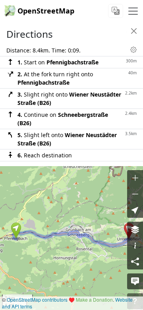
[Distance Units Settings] (133, 49)
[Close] (134, 31)
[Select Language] (115, 11)
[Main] (133, 11)
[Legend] (135, 246)
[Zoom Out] (135, 194)
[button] (16, 230)
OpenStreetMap (45, 10)
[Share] (135, 261)
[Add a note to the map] (135, 281)
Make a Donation (94, 299)
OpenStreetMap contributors (37, 299)
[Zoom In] (135, 178)
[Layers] (135, 230)
